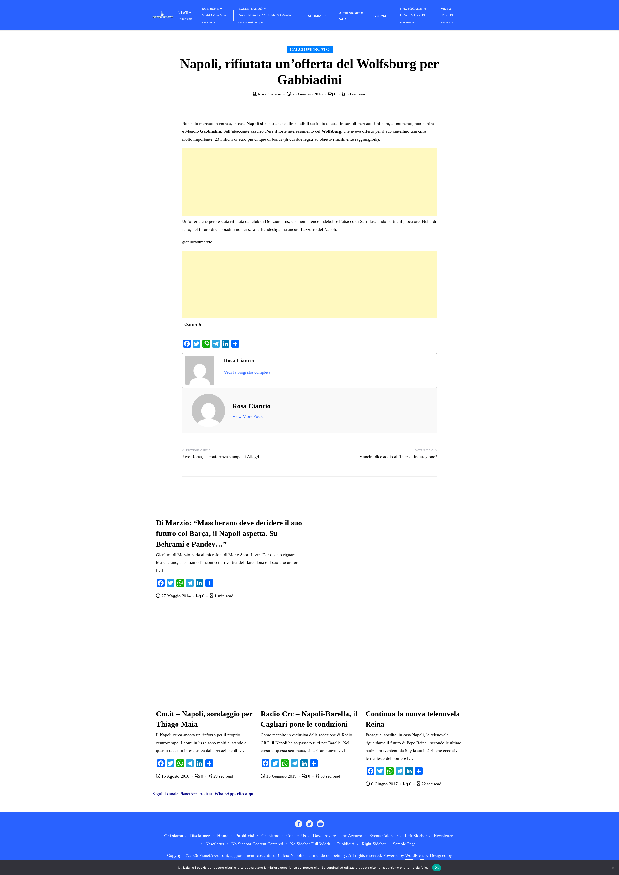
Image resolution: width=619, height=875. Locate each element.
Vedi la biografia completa (247, 372)
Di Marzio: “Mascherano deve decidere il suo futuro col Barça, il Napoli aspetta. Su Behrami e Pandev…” (229, 533)
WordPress (414, 855)
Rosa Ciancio (269, 94)
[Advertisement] (309, 182)
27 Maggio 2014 (176, 595)
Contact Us (296, 835)
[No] (613, 867)
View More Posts (247, 416)
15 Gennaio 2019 (281, 776)
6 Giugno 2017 (384, 783)
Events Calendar (383, 835)
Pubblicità (346, 843)
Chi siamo (270, 835)
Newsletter (443, 835)
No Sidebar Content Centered (257, 843)
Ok (437, 867)
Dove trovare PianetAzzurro (337, 835)
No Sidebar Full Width (310, 843)
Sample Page (404, 843)
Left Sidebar (416, 835)
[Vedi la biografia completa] (273, 372)
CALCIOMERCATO (310, 49)
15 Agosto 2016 (175, 776)
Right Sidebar (374, 843)
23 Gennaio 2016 (307, 94)
